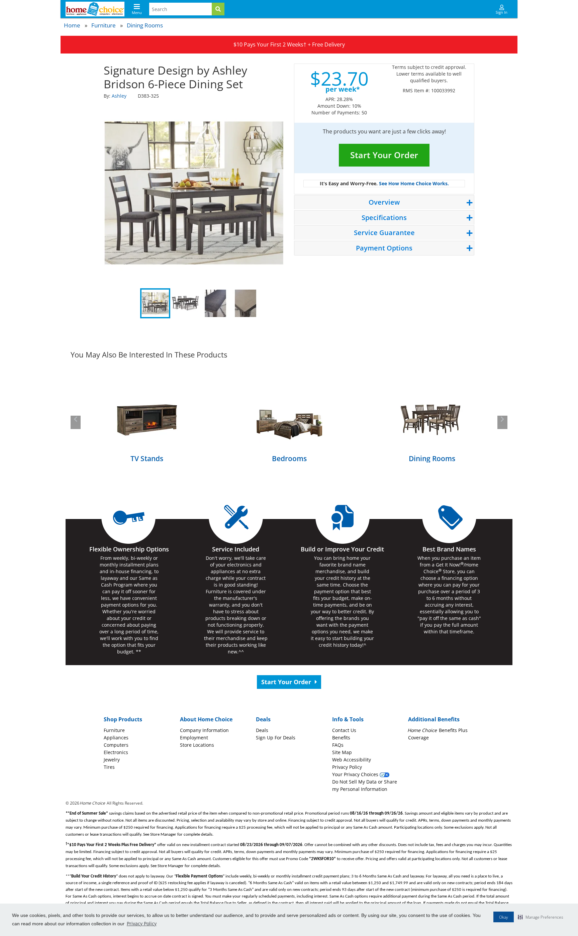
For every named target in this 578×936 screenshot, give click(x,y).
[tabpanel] (194, 193)
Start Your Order (384, 155)
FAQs (338, 745)
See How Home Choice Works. (414, 183)
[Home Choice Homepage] (95, 9)
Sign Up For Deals (275, 737)
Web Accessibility (351, 759)
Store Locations (197, 745)
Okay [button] (503, 917)
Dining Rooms (145, 25)
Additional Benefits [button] (434, 719)
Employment (194, 737)
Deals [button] (263, 719)
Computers (116, 745)
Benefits (341, 737)
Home (72, 25)
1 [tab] (155, 303)
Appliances (116, 737)
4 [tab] (245, 303)
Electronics (116, 752)
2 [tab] (185, 303)
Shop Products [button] (123, 719)
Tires (109, 767)
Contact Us (344, 730)
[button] (540, 917)
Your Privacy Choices (356, 774)
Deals (262, 730)
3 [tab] (215, 303)
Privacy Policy (142, 923)
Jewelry (112, 759)
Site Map (342, 752)
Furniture (103, 25)
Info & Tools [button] (348, 719)
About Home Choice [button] (206, 719)
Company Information (204, 730)
